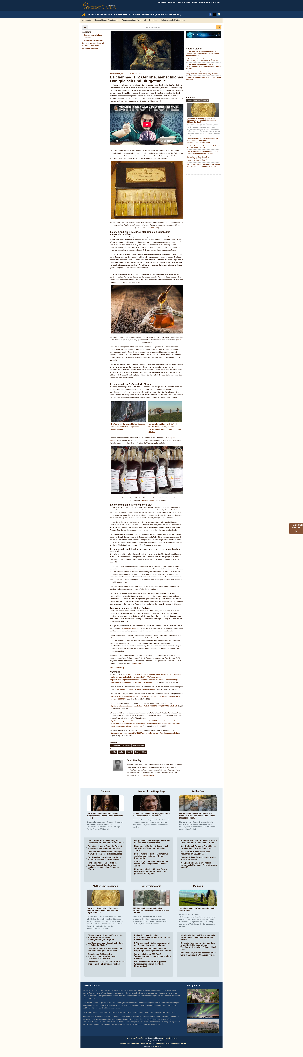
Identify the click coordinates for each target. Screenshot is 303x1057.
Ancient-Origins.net (170, 1038)
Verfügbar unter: (154, 677)
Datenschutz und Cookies (140, 1043)
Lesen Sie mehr (148, 775)
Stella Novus (157, 1046)
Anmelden (162, 2)
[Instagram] (218, 14)
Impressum (124, 1043)
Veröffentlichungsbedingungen (165, 1043)
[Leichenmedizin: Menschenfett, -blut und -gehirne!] (146, 50)
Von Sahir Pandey (117, 668)
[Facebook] (210, 14)
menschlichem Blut (133, 510)
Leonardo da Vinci (128, 628)
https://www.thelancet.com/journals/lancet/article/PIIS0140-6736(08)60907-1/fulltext (143, 706)
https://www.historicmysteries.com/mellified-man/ (135, 689)
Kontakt (182, 1043)
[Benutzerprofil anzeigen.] (118, 771)
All (85, 27)
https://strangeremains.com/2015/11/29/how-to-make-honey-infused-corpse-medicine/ (144, 733)
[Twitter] (214, 14)
